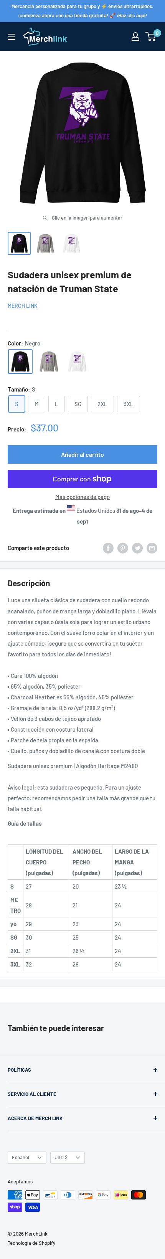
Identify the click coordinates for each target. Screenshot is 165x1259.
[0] (151, 36)
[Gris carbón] (48, 361)
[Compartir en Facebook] (108, 547)
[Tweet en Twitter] (137, 547)
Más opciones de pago (82, 496)
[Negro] (20, 361)
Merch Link (23, 305)
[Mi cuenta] (135, 36)
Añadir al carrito (82, 454)
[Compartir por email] (152, 547)
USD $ (61, 1157)
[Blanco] (77, 361)
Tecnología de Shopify (31, 1243)
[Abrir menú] (11, 37)
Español (20, 1157)
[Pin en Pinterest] (122, 547)
